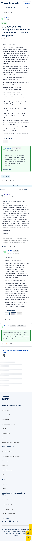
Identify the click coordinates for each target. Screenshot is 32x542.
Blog (3, 437)
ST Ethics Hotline (7, 504)
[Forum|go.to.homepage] (12, 3)
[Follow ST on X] (3, 522)
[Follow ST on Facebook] (14, 521)
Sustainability (5, 419)
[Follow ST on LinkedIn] (6, 521)
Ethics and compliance (8, 500)
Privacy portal (17, 533)
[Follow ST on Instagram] (10, 521)
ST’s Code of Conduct (8, 509)
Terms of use (7, 531)
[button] (2, 3)
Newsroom (5, 465)
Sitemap (4, 488)
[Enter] (3, 7)
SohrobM (6, 17)
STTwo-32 (7, 194)
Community (5, 461)
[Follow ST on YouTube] (17, 521)
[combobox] (16, 7)
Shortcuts (4, 484)
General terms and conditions (10, 442)
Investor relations (7, 415)
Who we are (5, 410)
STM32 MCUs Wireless (9, 12)
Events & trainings (7, 470)
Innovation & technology (9, 424)
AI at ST (4, 474)
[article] (16, 220)
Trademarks (7, 533)
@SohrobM (9, 201)
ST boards (6, 176)
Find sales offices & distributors (11, 456)
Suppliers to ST (6, 433)
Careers (4, 428)
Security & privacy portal (9, 513)
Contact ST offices (7, 451)
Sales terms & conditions (20, 531)
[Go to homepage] (5, 400)
